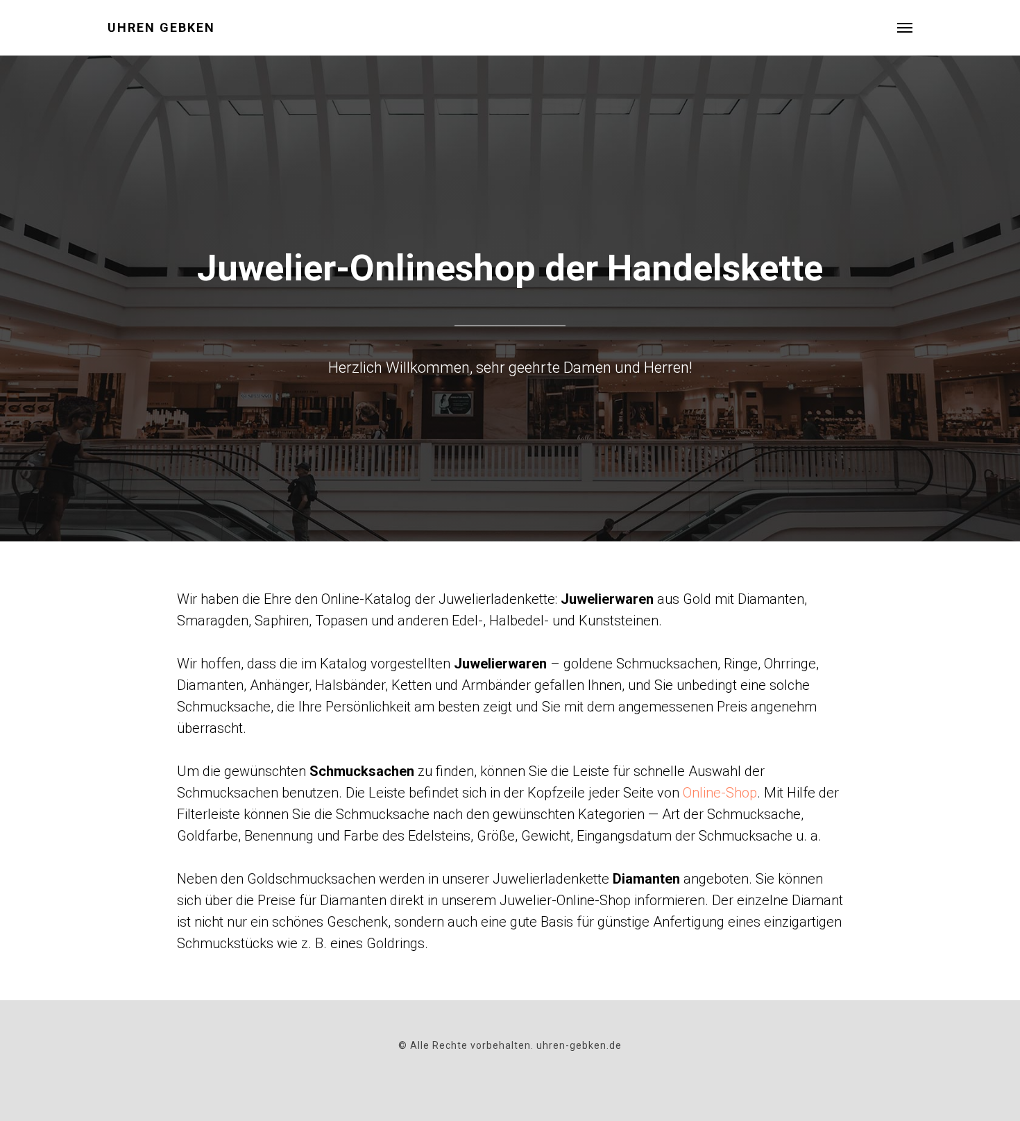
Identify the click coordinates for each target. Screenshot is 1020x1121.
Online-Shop (720, 792)
